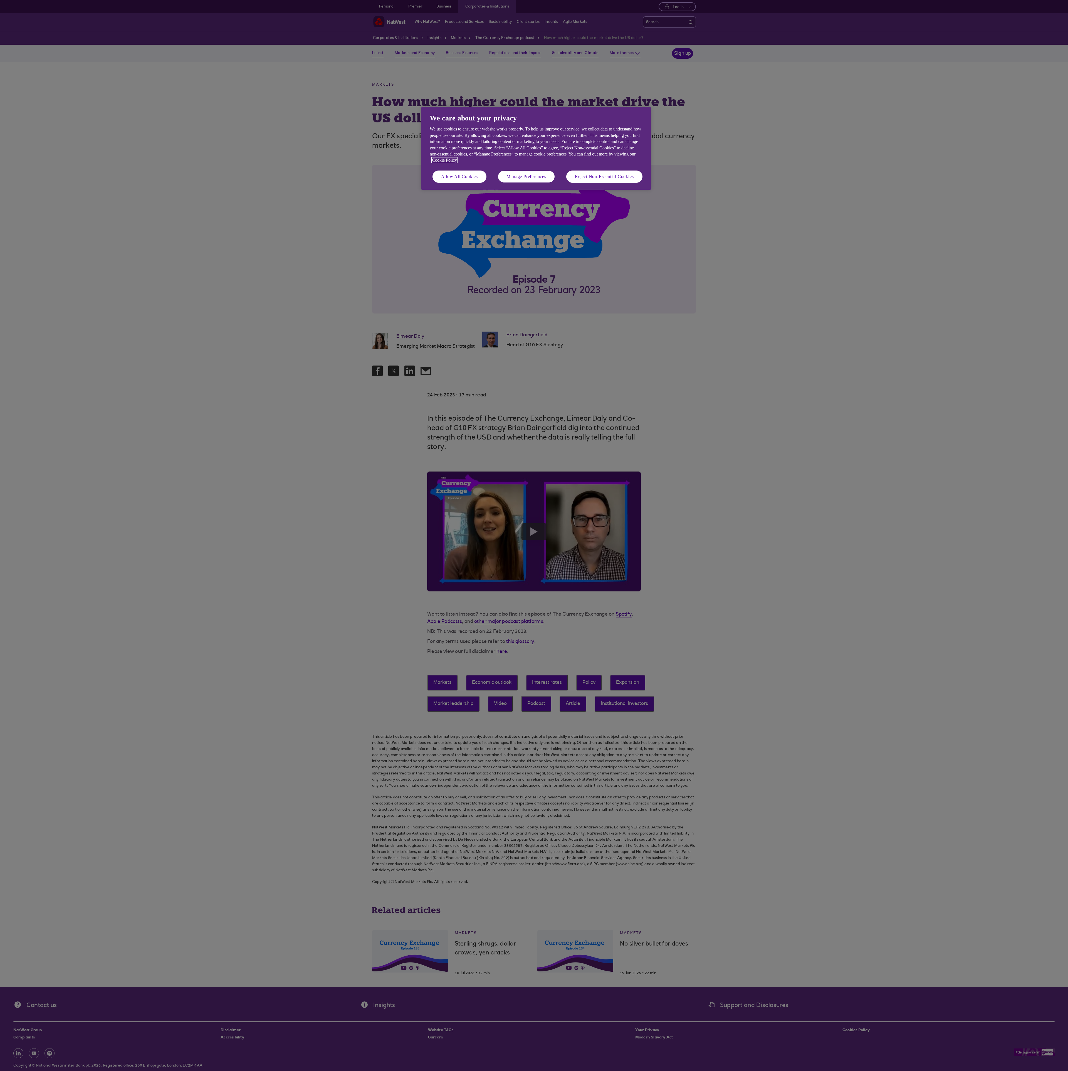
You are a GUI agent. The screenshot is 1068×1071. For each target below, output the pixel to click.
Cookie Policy (444, 160)
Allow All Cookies (459, 176)
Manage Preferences (526, 176)
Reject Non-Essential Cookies (604, 176)
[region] (536, 148)
